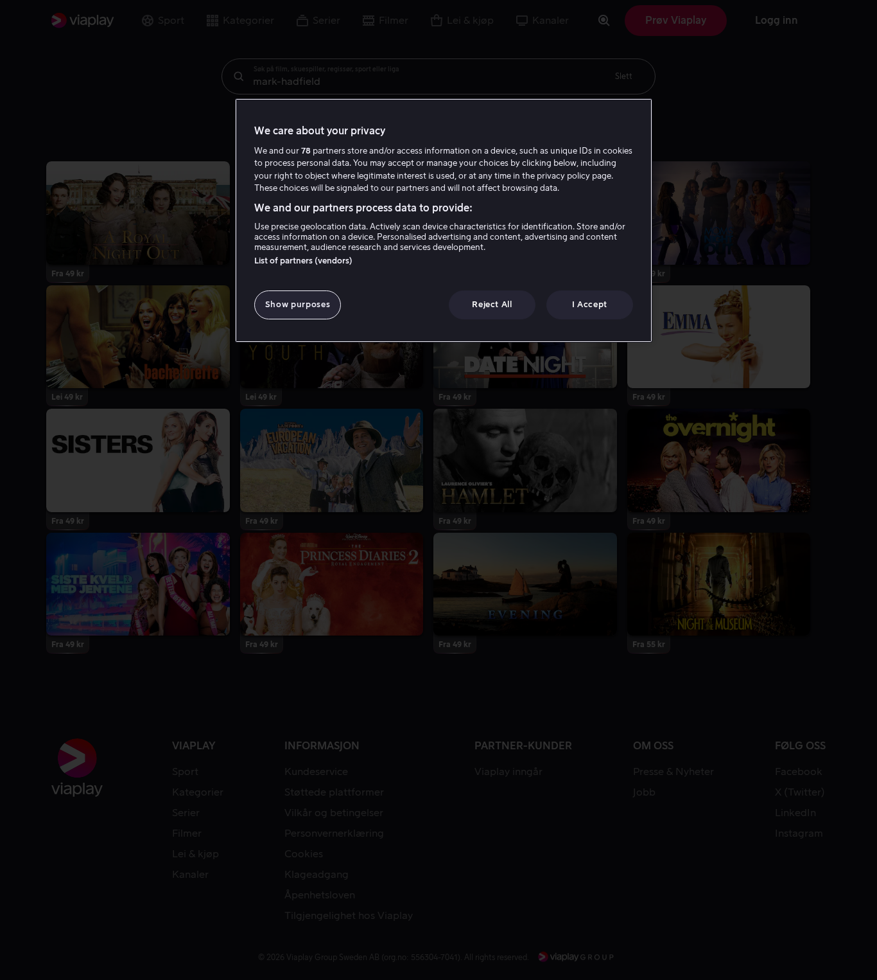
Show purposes (297, 304)
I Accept (589, 304)
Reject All (492, 304)
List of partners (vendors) (303, 260)
